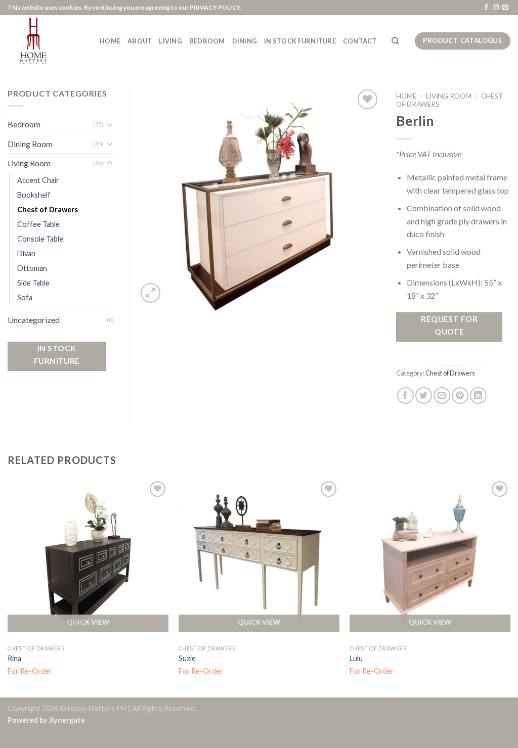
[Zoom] (150, 293)
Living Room (448, 96)
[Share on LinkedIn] (478, 395)
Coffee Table (38, 224)
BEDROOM (207, 41)
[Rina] (88, 559)
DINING (244, 41)
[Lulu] (430, 559)
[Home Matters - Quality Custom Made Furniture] (46, 41)
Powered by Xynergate (46, 720)
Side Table (33, 282)
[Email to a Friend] (442, 395)
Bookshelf (34, 195)
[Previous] (8, 587)
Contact (360, 41)
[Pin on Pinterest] (460, 395)
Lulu (356, 658)
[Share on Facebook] (405, 395)
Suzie (187, 658)
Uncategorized (34, 319)
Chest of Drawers (450, 373)
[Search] (395, 41)
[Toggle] (110, 124)
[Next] (509, 587)
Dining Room (30, 144)
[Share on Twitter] (423, 395)
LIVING (170, 41)
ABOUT (139, 41)
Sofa (24, 297)
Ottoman (32, 268)
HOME (110, 41)
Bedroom (24, 124)
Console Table (40, 239)
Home (406, 96)
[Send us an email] (505, 7)
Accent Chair (38, 180)
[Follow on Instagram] (496, 7)
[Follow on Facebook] (486, 7)
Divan (26, 253)
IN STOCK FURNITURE (300, 41)
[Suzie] (259, 559)
